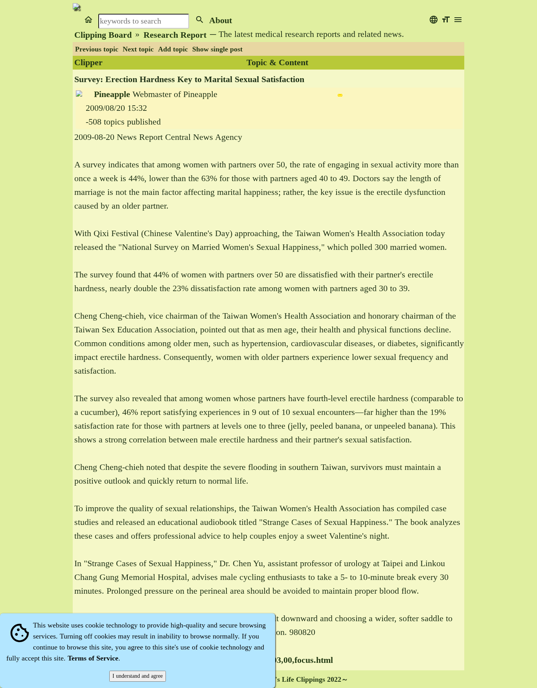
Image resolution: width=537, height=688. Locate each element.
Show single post (217, 49)
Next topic (138, 49)
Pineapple (112, 94)
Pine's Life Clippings (293, 679)
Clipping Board (103, 35)
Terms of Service (93, 658)
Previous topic (96, 49)
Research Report (174, 35)
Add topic (173, 49)
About (220, 20)
